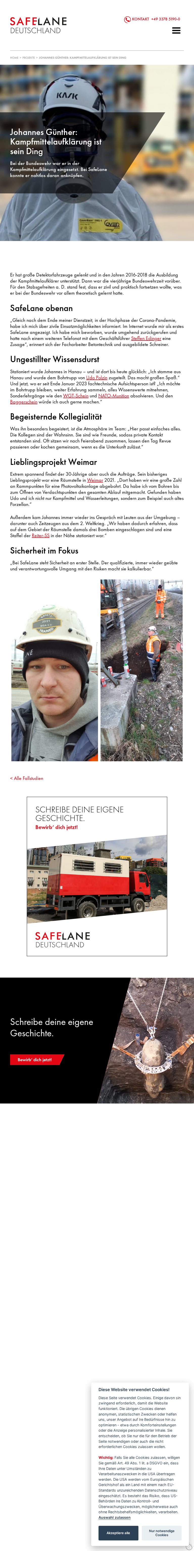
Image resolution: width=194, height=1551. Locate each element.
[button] (176, 30)
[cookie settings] (189, 1546)
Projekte (28, 58)
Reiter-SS (41, 535)
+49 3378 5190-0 (165, 19)
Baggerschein (23, 401)
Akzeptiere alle (118, 1533)
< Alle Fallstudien (26, 778)
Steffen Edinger (146, 338)
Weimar (95, 480)
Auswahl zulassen (115, 1517)
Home (14, 58)
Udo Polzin (96, 377)
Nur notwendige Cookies (162, 1533)
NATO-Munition (113, 395)
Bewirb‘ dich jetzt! (35, 1059)
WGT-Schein (75, 395)
